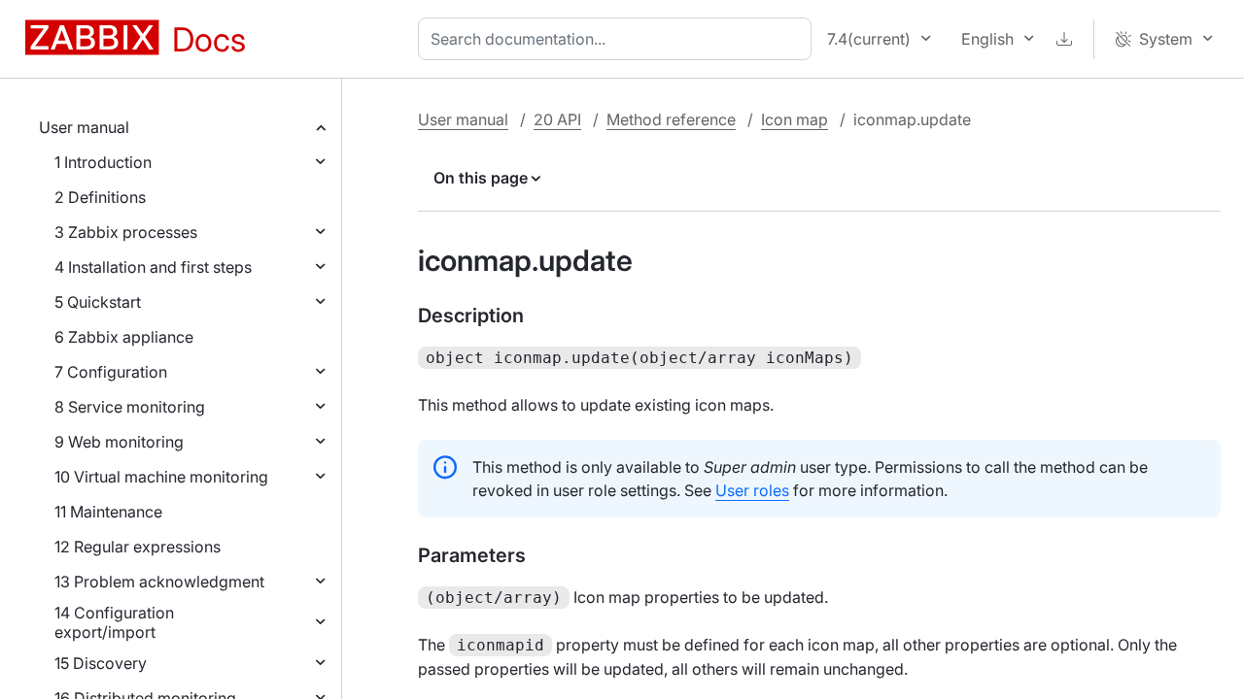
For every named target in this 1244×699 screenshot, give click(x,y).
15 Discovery (100, 663)
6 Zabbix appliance (123, 337)
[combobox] (618, 38)
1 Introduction (103, 162)
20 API (557, 119)
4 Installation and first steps (153, 267)
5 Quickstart (97, 302)
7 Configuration (110, 372)
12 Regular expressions (137, 546)
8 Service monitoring (129, 406)
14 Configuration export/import (114, 622)
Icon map (794, 119)
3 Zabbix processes (125, 232)
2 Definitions (100, 197)
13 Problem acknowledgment (159, 581)
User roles (752, 490)
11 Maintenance (108, 511)
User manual (84, 127)
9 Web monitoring (119, 441)
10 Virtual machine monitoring (161, 476)
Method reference (671, 119)
